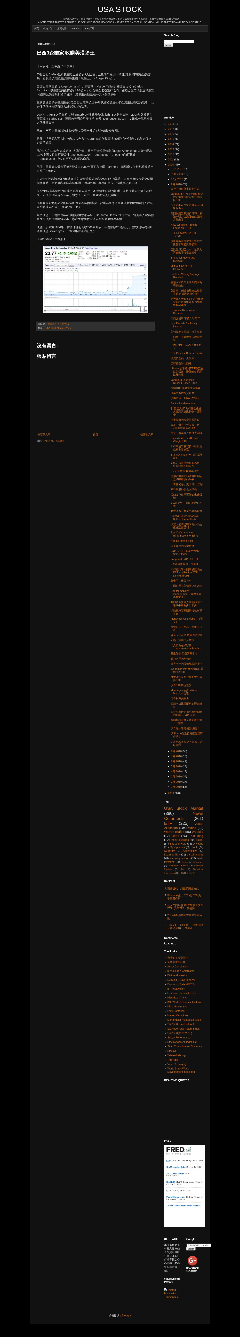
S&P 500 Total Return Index (183, 1028)
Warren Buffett (174, 831)
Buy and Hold (178, 843)
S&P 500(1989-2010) (179, 1033)
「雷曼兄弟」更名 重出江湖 (187, 484)
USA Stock (120, 9)
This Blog (196, 836)
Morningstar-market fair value (184, 1019)
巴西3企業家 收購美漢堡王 (186, 471)
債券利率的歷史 (180, 698)
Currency (169, 850)
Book (195, 847)
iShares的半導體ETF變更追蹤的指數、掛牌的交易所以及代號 (187, 371)
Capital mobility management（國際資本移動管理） (186, 594)
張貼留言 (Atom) (54, 440)
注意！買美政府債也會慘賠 (186, 433)
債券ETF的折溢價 (181, 685)
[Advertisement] (96, 35)
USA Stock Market (55, 328)
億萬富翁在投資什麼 (182, 393)
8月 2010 (176, 751)
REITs (189, 873)
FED (180, 873)
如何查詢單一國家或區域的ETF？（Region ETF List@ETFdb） (186, 572)
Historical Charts (177, 997)
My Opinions (177, 847)
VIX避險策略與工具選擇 (184, 564)
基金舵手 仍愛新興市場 (184, 653)
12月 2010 (177, 169)
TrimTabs (172, 1059)
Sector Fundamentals (183, 403)
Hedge (184, 862)
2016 (171, 134)
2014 (171, 144)
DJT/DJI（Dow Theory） (181, 980)
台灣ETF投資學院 (177, 957)
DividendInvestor (177, 975)
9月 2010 (176, 184)
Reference (197, 862)
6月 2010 (176, 761)
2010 (171, 164)
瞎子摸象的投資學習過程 (185, 419)
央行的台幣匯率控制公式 (185, 188)
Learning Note (172, 854)
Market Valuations (177, 1015)
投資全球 (48, 28)
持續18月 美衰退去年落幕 (185, 388)
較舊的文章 (146, 434)
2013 (171, 149)
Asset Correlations (178, 966)
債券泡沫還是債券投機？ (185, 728)
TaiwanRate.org (176, 1055)
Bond (175, 836)
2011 (171, 159)
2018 (171, 124)
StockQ (171, 1051)
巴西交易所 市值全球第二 (185, 318)
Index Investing (180, 840)
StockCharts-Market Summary (184, 1046)
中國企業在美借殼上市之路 (186, 585)
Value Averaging (176, 1064)
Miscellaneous (194, 854)
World (68, 328)
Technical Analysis (178, 865)
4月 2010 (176, 771)
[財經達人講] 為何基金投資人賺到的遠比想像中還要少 (186, 411)
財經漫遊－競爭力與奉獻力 (186, 511)
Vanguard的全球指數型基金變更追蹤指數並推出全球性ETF (187, 196)
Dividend (198, 843)
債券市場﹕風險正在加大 (185, 398)
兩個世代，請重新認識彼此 (183, 888)
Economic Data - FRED (181, 984)
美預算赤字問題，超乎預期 (186, 331)
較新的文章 (44, 434)
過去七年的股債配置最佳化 (186, 663)
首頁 (36, 28)
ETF (168, 823)
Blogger (126, 1315)
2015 (171, 139)
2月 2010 (176, 781)
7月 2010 (176, 756)
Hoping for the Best (182, 540)
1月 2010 (176, 786)
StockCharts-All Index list (181, 1042)
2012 (171, 154)
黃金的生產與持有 (181, 580)
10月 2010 (177, 179)
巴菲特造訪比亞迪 (181, 363)
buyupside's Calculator (180, 971)
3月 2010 (176, 776)
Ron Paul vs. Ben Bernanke (187, 353)
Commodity (190, 850)
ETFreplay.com (176, 988)
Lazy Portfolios (175, 1011)
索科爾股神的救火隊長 (184, 489)
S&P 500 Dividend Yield (181, 1024)
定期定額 (61, 28)
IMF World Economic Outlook (184, 1002)
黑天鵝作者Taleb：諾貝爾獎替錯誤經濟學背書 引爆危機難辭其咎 (187, 301)
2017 (171, 129)
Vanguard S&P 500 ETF (185, 559)
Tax (182, 869)
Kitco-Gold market (177, 1006)
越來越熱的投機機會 (182, 546)
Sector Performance (178, 1037)
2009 (171, 793)
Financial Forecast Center (182, 993)
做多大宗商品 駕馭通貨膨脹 (187, 635)
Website (197, 831)
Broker (199, 840)
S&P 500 (75, 28)
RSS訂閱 (89, 28)
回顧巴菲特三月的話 (182, 640)
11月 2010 (177, 174)
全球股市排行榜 (176, 962)
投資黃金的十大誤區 (182, 358)
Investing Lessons (180, 858)
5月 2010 (176, 766)
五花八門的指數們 (181, 658)
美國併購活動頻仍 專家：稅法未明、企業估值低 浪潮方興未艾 (187, 216)
